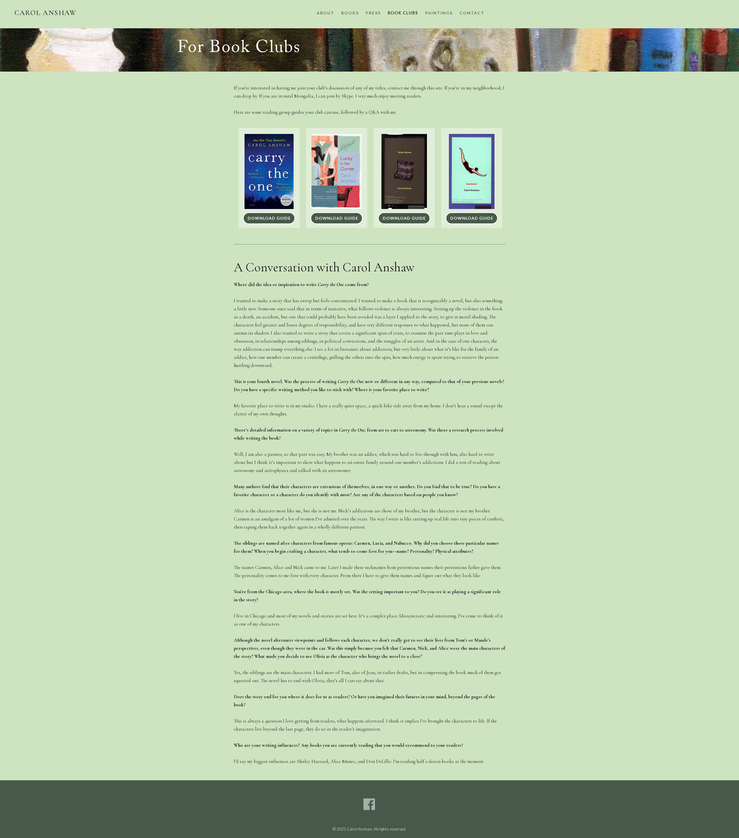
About (325, 12)
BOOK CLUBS (403, 12)
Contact (472, 12)
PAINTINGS (439, 12)
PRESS (373, 12)
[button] (350, 13)
